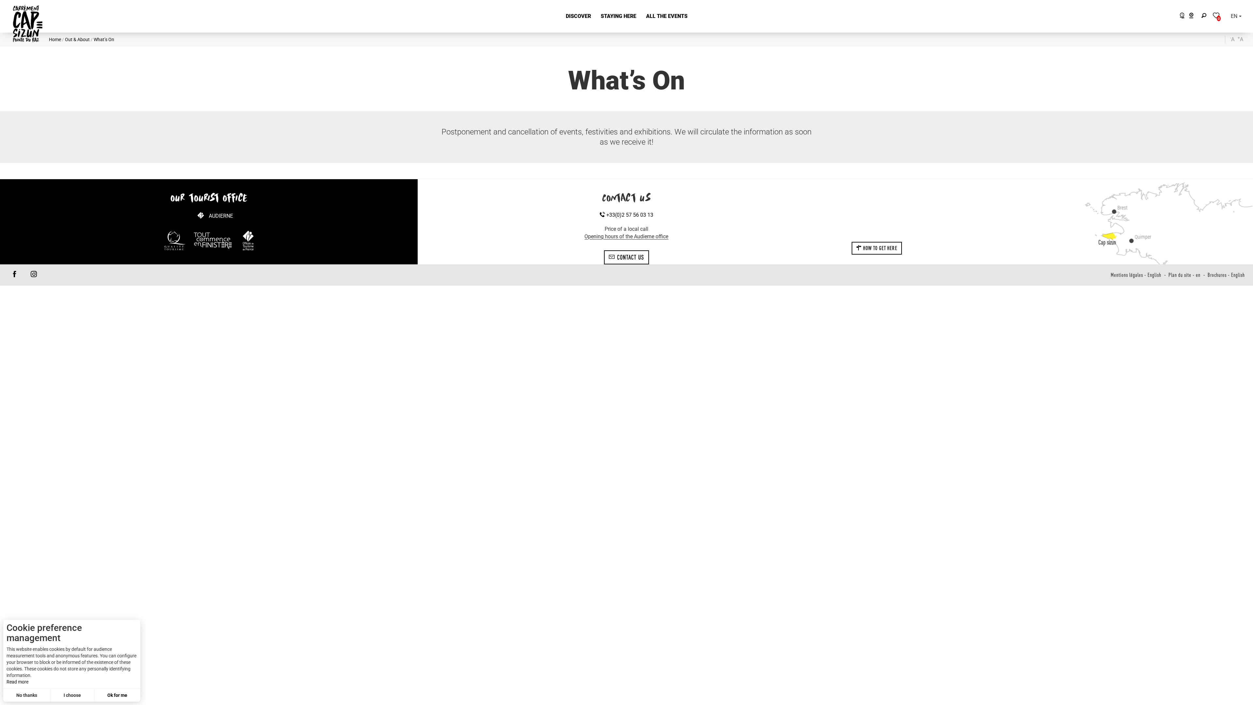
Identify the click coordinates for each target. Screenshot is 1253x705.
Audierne (221, 216)
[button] (578, 16)
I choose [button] (72, 695)
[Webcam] (1194, 16)
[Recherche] (1205, 16)
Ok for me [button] (117, 695)
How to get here (879, 248)
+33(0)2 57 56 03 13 (629, 215)
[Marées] (1180, 16)
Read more (17, 681)
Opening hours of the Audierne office (626, 236)
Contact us (629, 257)
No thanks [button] (26, 695)
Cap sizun (1107, 242)
